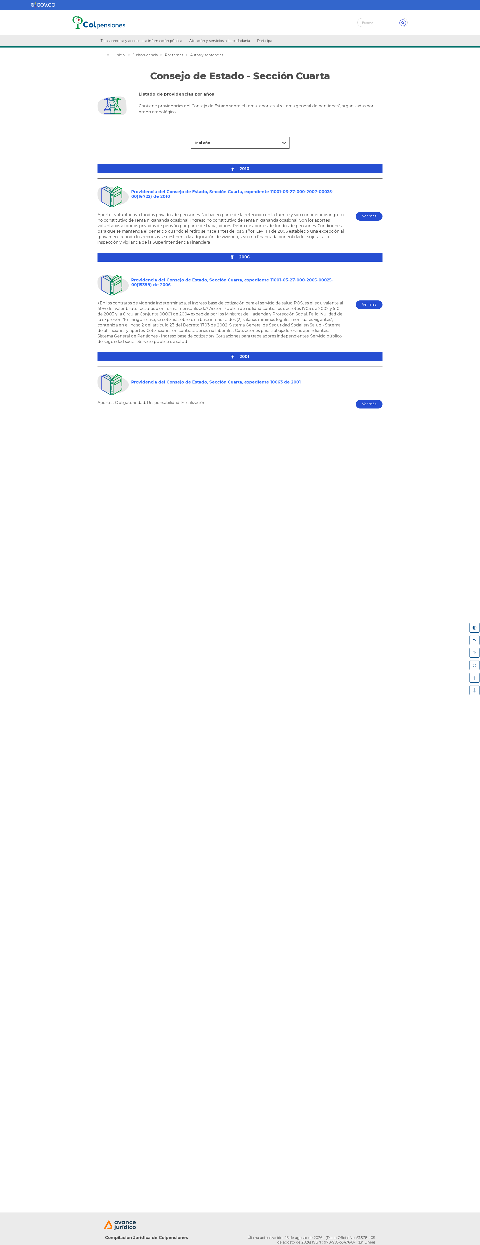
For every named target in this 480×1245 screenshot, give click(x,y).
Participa (264, 41)
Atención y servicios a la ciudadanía (219, 41)
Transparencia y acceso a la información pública (141, 41)
